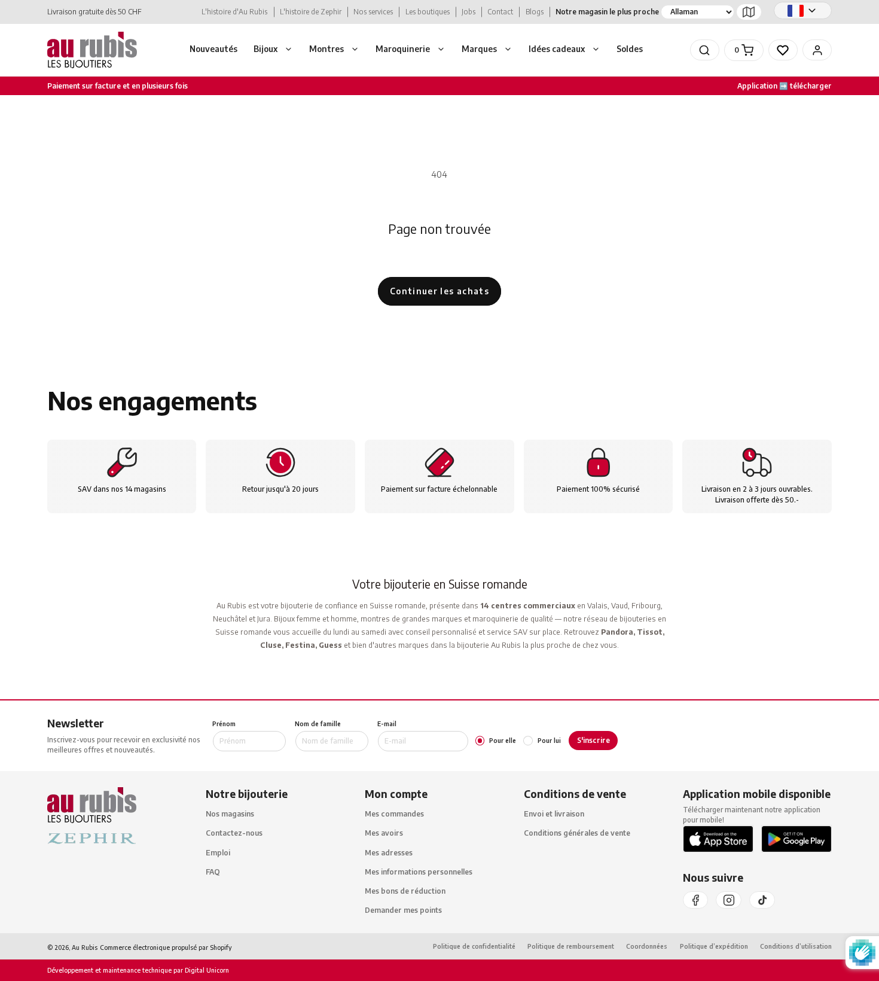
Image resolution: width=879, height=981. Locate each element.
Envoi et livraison (554, 814)
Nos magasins (230, 814)
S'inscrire (593, 740)
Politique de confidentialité (474, 946)
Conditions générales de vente (577, 833)
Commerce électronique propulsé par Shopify (166, 947)
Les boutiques (427, 11)
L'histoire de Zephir (310, 11)
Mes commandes (394, 814)
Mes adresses (389, 852)
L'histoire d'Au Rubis (234, 11)
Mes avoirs (384, 833)
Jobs (468, 11)
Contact (500, 11)
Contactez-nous (234, 833)
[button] (273, 50)
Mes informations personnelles (418, 871)
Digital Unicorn (206, 970)
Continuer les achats (439, 291)
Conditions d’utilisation (796, 946)
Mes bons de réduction (405, 890)
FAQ (213, 871)
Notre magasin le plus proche (607, 11)
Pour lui (549, 740)
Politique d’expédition (714, 946)
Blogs (535, 11)
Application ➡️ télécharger (784, 85)
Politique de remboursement (570, 946)
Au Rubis (84, 947)
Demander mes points (403, 910)
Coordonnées (646, 946)
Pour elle (502, 740)
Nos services (373, 11)
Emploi (218, 852)
